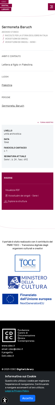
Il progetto (7, 352)
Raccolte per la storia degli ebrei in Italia (26, 35)
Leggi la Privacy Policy (17, 391)
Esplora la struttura (17, 201)
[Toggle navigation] (51, 6)
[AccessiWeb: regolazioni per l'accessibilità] (4, 400)
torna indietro (46, 122)
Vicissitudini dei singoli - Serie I (20, 42)
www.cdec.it (8, 345)
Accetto (27, 398)
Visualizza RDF (12, 190)
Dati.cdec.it (8, 355)
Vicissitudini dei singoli (16, 39)
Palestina (7, 85)
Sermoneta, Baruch (13, 105)
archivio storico (10, 32)
